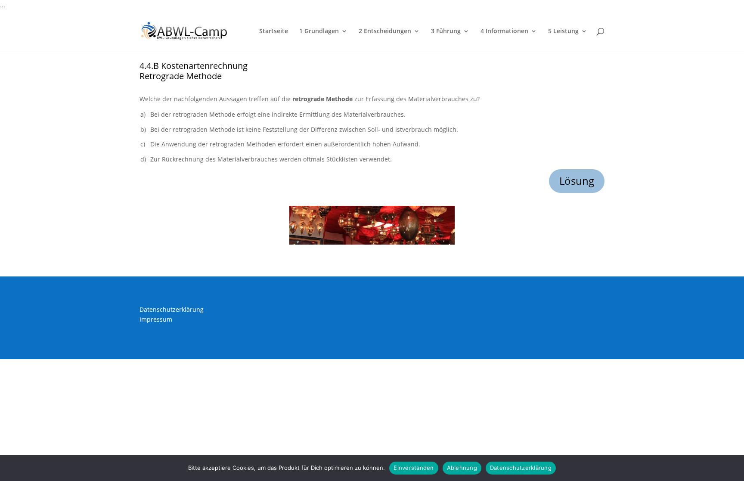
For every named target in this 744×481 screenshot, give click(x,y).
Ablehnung (462, 467)
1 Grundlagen (319, 31)
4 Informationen (504, 31)
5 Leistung (563, 31)
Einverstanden (414, 467)
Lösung (576, 181)
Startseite (273, 31)
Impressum (156, 319)
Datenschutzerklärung (172, 309)
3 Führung (446, 31)
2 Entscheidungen (385, 31)
